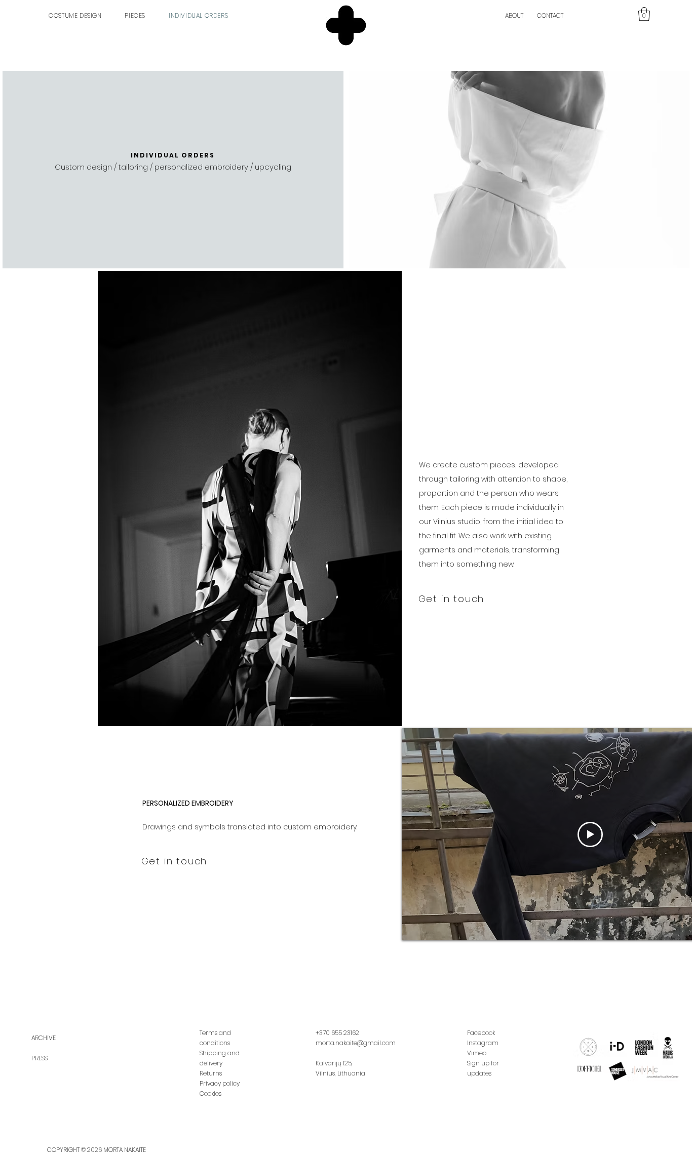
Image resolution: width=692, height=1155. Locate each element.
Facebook (481, 1032)
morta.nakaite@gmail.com (356, 1043)
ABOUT (514, 15)
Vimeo (476, 1053)
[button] (644, 14)
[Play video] (590, 834)
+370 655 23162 (337, 1032)
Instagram (482, 1043)
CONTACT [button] (550, 15)
